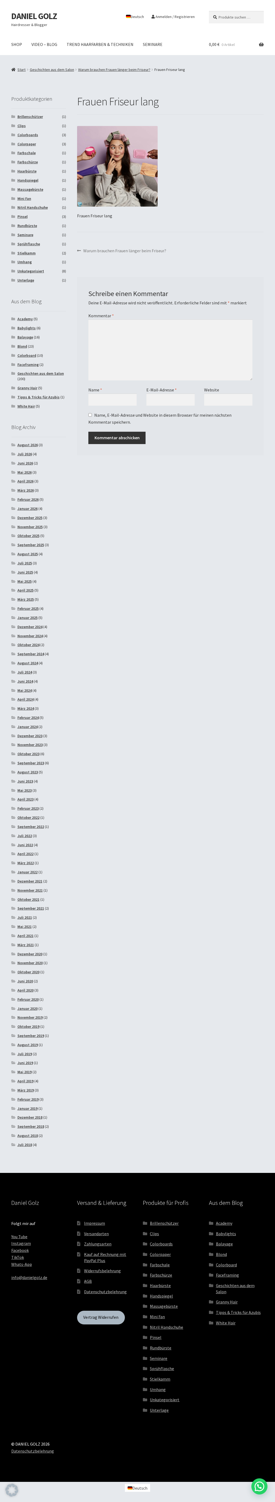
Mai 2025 (24, 581)
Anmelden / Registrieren (175, 16)
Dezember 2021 (29, 881)
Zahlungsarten (97, 1244)
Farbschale (26, 152)
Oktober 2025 (28, 535)
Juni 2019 (25, 1062)
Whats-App (21, 1264)
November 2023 (30, 744)
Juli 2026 (24, 454)
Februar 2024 (28, 717)
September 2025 (30, 544)
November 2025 (30, 526)
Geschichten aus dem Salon (52, 69)
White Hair (26, 406)
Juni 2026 (25, 463)
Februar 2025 (28, 608)
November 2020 (30, 962)
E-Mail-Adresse (161, 389)
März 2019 (25, 1090)
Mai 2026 (24, 472)
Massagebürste (30, 189)
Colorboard (26, 355)
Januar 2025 (27, 617)
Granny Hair (27, 388)
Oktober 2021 (28, 899)
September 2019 (30, 1035)
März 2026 (25, 490)
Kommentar (101, 315)
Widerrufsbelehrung (102, 1270)
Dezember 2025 (29, 517)
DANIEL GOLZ (34, 16)
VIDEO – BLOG (44, 44)
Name (95, 389)
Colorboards (27, 134)
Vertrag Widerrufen (100, 1317)
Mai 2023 (24, 790)
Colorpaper (26, 144)
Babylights (26, 328)
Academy (25, 318)
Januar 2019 (27, 1108)
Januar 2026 (27, 508)
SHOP (16, 44)
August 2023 (27, 772)
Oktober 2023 (28, 753)
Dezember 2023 (29, 735)
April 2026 (25, 481)
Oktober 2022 (28, 817)
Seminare (25, 234)
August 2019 (27, 1044)
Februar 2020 (28, 999)
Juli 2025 (24, 563)
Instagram (21, 1243)
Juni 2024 (25, 681)
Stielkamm (26, 253)
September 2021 (30, 908)
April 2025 (25, 590)
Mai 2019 (24, 1071)
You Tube (19, 1236)
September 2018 (30, 1126)
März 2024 (25, 708)
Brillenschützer (30, 116)
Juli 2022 (24, 835)
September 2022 (30, 826)
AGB (88, 1281)
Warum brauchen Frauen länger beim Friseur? (114, 69)
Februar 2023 (28, 808)
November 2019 (30, 1017)
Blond (22, 346)
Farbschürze (27, 162)
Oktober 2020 (28, 972)
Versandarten (96, 1233)
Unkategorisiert (30, 271)
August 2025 (27, 554)
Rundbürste (27, 225)
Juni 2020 (25, 981)
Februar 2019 (28, 1099)
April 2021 (25, 935)
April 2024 (25, 699)
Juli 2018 (24, 1144)
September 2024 (30, 653)
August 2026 (27, 444)
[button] (12, 1490)
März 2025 (25, 599)
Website (211, 389)
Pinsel (22, 216)
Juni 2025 (25, 572)
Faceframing (28, 364)
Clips (21, 125)
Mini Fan (24, 198)
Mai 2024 (24, 690)
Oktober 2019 (28, 1026)
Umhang (24, 262)
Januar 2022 (27, 872)
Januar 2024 (27, 726)
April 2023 (25, 799)
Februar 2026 (28, 499)
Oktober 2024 (28, 644)
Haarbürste (27, 171)
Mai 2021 (24, 926)
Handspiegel (27, 180)
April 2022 (25, 853)
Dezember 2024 (29, 626)
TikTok (17, 1257)
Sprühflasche (28, 244)
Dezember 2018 (29, 1117)
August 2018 (27, 1135)
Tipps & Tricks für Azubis (38, 397)
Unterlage (25, 280)
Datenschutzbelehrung (105, 1291)
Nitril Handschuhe (32, 207)
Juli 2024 (24, 672)
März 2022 (25, 862)
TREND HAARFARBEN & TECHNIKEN (100, 44)
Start (21, 69)
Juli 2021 (24, 917)
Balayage (25, 337)
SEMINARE (152, 44)
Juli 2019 (24, 1053)
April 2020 (25, 990)
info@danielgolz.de (29, 1277)
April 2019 (25, 1081)
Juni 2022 (25, 844)
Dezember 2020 (29, 954)
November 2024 (30, 635)
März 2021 (25, 944)
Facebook (20, 1250)
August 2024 (27, 663)
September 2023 (30, 763)
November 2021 (30, 890)
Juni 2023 (25, 781)
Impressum (94, 1223)
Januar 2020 (27, 1008)
